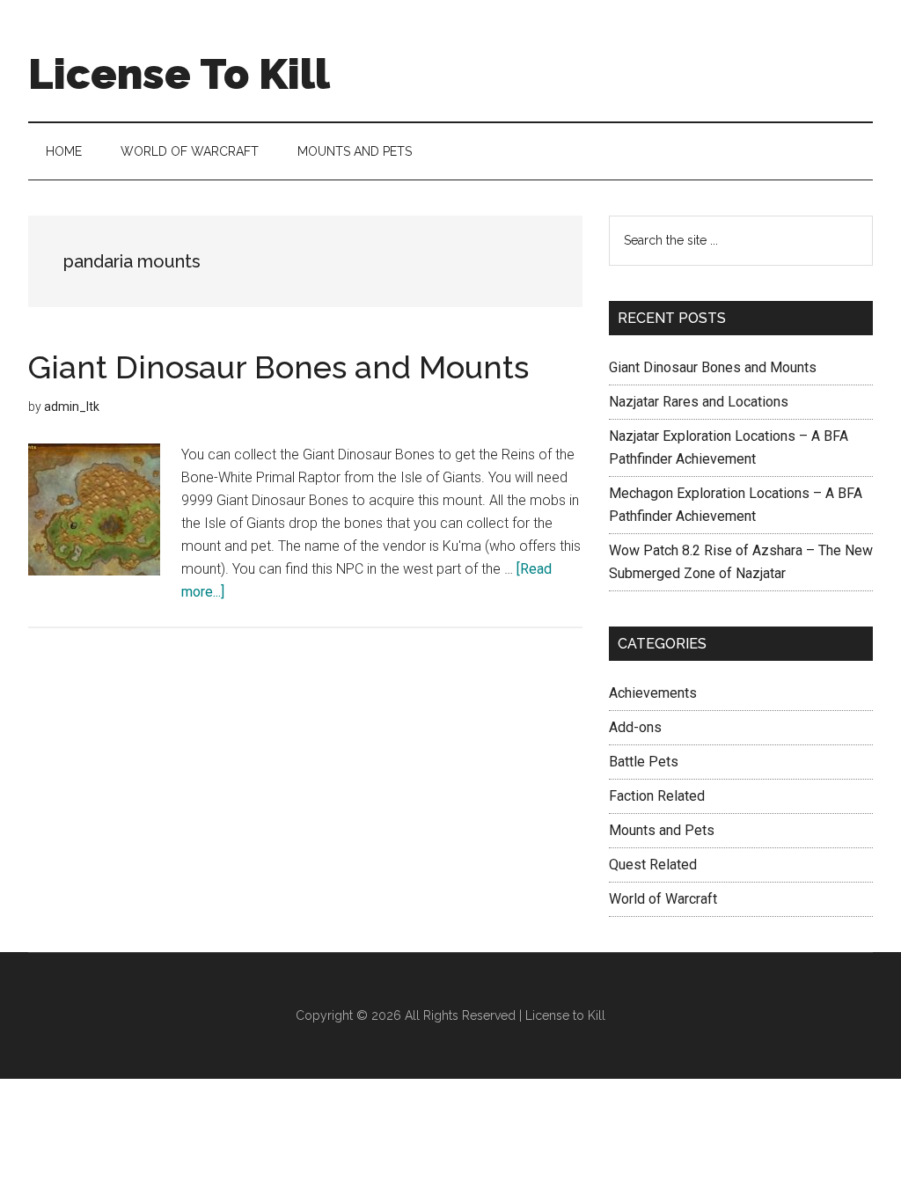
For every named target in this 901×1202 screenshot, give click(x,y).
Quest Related (653, 864)
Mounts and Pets (661, 830)
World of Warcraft (663, 899)
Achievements (653, 693)
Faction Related (657, 796)
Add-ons (635, 727)
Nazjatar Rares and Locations (698, 401)
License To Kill (179, 74)
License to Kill (565, 1015)
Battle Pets (643, 761)
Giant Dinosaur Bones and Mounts (278, 366)
